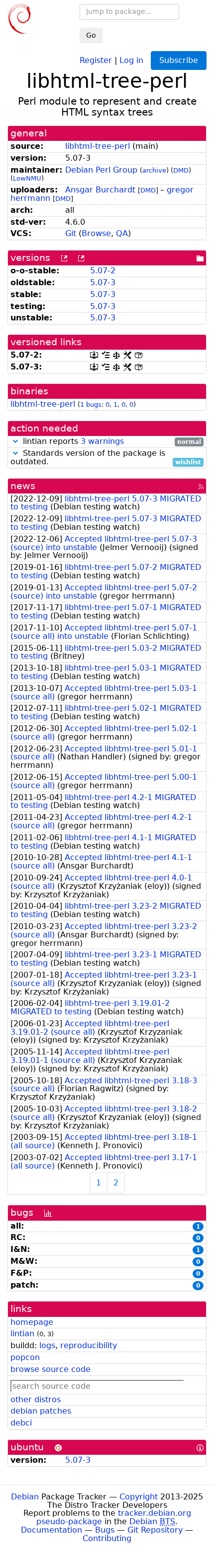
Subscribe (178, 60)
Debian (25, 1496)
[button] (15, 441)
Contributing (107, 1538)
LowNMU (27, 178)
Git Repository (155, 1530)
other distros (35, 1399)
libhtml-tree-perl (97, 146)
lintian (22, 1333)
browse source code (50, 1369)
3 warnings (102, 441)
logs (47, 1345)
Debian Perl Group (101, 170)
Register (96, 59)
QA (122, 233)
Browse (96, 233)
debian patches (40, 1411)
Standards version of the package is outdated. (105, 457)
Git (70, 233)
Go (91, 35)
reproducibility (88, 1345)
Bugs (104, 1530)
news (22, 486)
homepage (31, 1322)
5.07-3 (102, 282)
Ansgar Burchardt (100, 189)
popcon (25, 1357)
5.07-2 (102, 270)
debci (21, 1422)
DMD (181, 170)
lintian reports (110, 441)
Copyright (138, 1496)
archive (154, 170)
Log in (131, 59)
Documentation (51, 1530)
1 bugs (91, 404)
